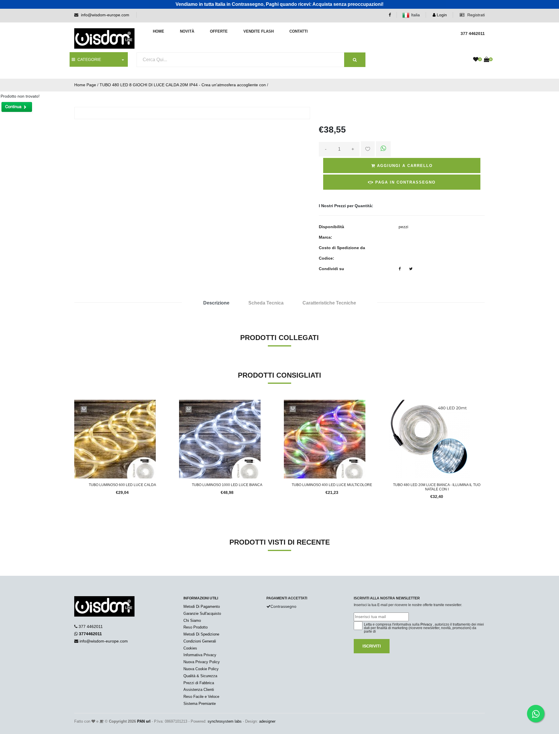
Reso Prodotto (195, 627)
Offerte (219, 31)
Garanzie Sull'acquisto (202, 613)
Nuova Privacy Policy (201, 662)
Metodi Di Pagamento (201, 606)
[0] (475, 59)
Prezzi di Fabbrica (198, 683)
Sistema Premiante (199, 703)
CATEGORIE (88, 59)
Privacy (426, 624)
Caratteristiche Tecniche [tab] (329, 302)
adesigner (267, 721)
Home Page (85, 84)
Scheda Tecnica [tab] (266, 302)
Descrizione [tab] (216, 302)
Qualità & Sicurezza (200, 676)
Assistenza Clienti (198, 689)
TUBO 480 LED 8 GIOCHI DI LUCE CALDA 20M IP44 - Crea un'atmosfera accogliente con (183, 84)
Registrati (475, 15)
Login (441, 15)
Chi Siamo (192, 620)
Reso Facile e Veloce (201, 696)
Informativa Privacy (199, 655)
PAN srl (144, 721)
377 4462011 (91, 626)
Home (158, 31)
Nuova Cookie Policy (201, 669)
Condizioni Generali (199, 641)
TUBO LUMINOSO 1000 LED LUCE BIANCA (227, 485)
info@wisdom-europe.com (105, 15)
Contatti (298, 31)
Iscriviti (371, 646)
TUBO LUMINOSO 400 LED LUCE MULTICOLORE (332, 485)
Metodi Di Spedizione (201, 634)
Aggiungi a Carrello (404, 165)
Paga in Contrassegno (405, 182)
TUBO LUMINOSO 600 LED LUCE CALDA (122, 485)
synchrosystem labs (225, 721)
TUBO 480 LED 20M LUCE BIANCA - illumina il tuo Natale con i (436, 487)
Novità (187, 31)
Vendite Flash (258, 31)
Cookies (190, 648)
